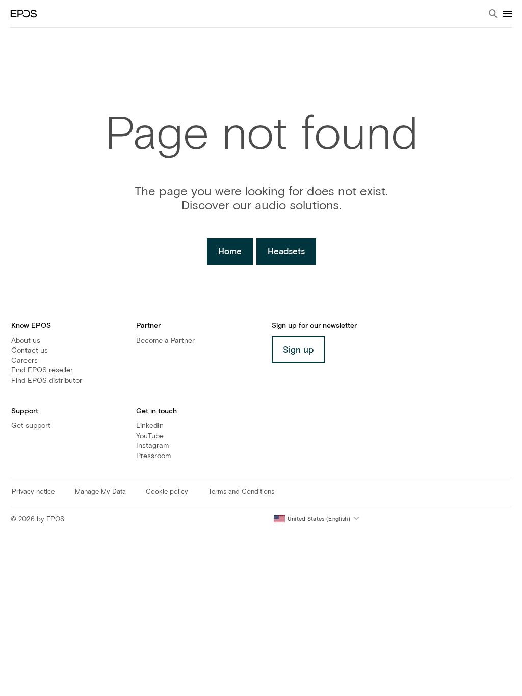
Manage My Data (100, 492)
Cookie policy (167, 492)
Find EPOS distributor (46, 380)
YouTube (150, 436)
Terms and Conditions (241, 492)
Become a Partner (165, 340)
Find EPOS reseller (42, 370)
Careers (24, 360)
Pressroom (153, 456)
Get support (30, 426)
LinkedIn (150, 426)
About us (25, 340)
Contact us (29, 350)
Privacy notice (33, 492)
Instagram (152, 445)
